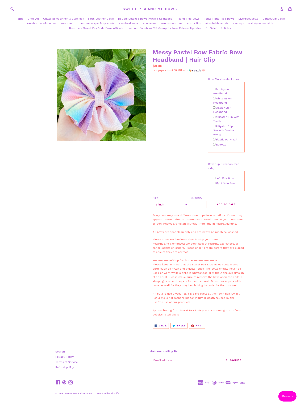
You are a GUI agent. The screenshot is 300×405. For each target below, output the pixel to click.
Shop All (33, 18)
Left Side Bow (224, 178)
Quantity (196, 198)
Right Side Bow (225, 183)
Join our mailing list (164, 351)
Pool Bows (149, 23)
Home (19, 18)
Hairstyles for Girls (260, 23)
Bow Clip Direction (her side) (223, 166)
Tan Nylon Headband (221, 91)
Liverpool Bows (248, 18)
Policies (226, 28)
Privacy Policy (64, 356)
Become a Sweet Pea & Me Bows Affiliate (96, 28)
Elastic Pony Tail (226, 139)
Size (155, 198)
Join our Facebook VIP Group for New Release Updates (164, 28)
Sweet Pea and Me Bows (150, 9)
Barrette (220, 144)
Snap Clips (194, 23)
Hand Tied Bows (188, 18)
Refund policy (64, 367)
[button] (199, 70)
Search (60, 351)
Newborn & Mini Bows (41, 23)
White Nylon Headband (222, 100)
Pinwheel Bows (129, 23)
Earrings (238, 23)
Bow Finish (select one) (223, 79)
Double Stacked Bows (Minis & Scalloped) (145, 18)
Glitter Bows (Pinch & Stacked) (63, 18)
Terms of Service (66, 362)
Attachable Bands (216, 23)
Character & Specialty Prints (95, 23)
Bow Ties (66, 23)
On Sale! (211, 28)
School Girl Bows (274, 18)
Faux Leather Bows (101, 18)
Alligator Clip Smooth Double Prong (223, 130)
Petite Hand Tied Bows (219, 18)
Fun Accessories (171, 23)
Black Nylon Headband (222, 110)
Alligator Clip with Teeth (226, 119)
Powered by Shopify (108, 393)
